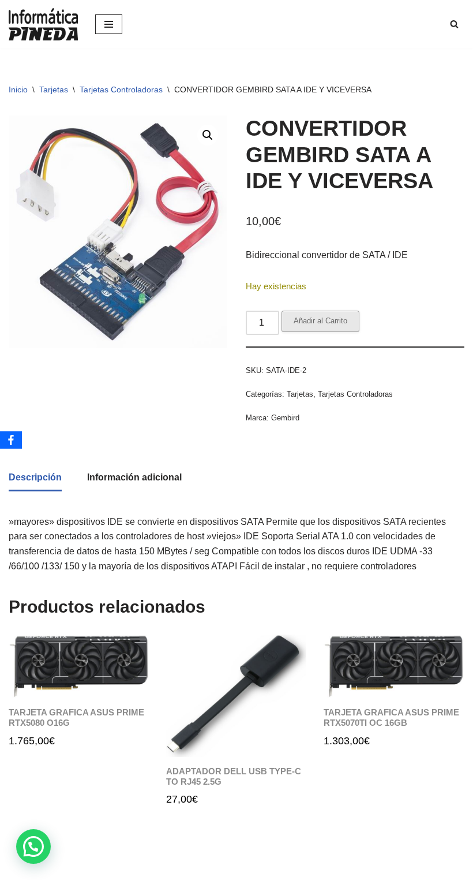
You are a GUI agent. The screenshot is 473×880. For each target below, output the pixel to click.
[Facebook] (11, 440)
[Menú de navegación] (108, 24)
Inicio (18, 89)
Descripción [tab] (35, 477)
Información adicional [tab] (134, 477)
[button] (207, 135)
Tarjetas (53, 89)
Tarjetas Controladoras (121, 89)
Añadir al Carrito (320, 320)
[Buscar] (454, 24)
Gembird (285, 417)
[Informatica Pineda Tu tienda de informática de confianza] (43, 24)
